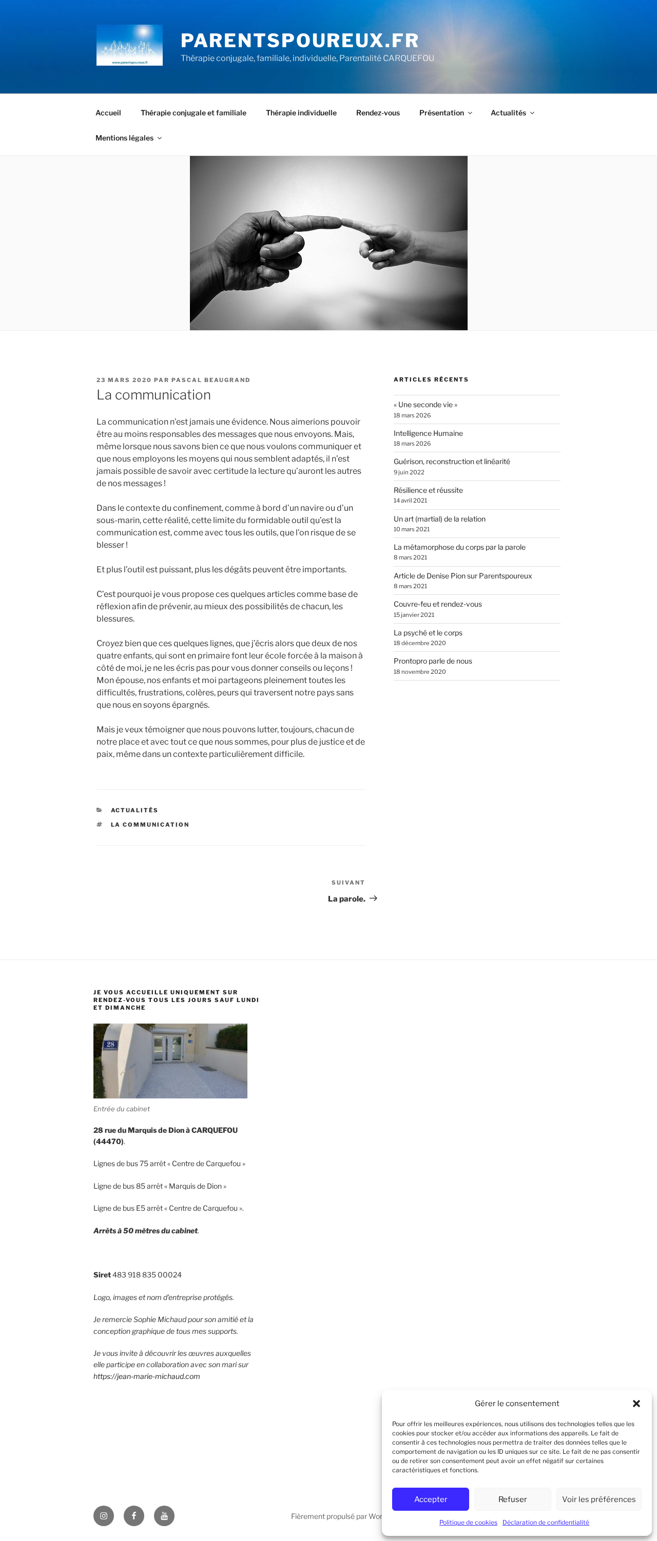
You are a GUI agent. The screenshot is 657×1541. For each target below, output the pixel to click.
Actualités (508, 112)
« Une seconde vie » (425, 404)
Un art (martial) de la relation (440, 518)
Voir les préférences (599, 1499)
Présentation (441, 112)
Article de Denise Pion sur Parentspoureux (463, 575)
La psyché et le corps (428, 632)
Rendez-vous (378, 112)
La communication (150, 824)
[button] (636, 1403)
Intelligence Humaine (428, 433)
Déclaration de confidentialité (546, 1522)
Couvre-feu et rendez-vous (438, 603)
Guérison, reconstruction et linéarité (452, 461)
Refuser (512, 1499)
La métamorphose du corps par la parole (460, 547)
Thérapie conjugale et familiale (193, 112)
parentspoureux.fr (300, 40)
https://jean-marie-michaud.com (146, 1376)
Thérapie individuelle (301, 112)
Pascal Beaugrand (210, 380)
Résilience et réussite (428, 490)
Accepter (431, 1499)
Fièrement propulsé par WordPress (348, 1516)
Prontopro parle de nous (433, 660)
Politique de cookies (468, 1522)
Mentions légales (124, 137)
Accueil (108, 112)
